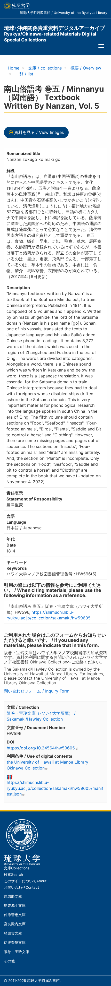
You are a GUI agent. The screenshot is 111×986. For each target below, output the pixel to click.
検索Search (13, 874)
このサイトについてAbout (25, 881)
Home (13, 68)
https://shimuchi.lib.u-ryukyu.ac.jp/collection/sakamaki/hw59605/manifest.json (55, 788)
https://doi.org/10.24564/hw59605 (41, 747)
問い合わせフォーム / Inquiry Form (36, 691)
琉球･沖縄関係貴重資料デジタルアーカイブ (54, 31)
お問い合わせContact (21, 887)
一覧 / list (24, 73)
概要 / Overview (85, 68)
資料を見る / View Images (39, 132)
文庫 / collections (45, 68)
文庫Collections (16, 868)
